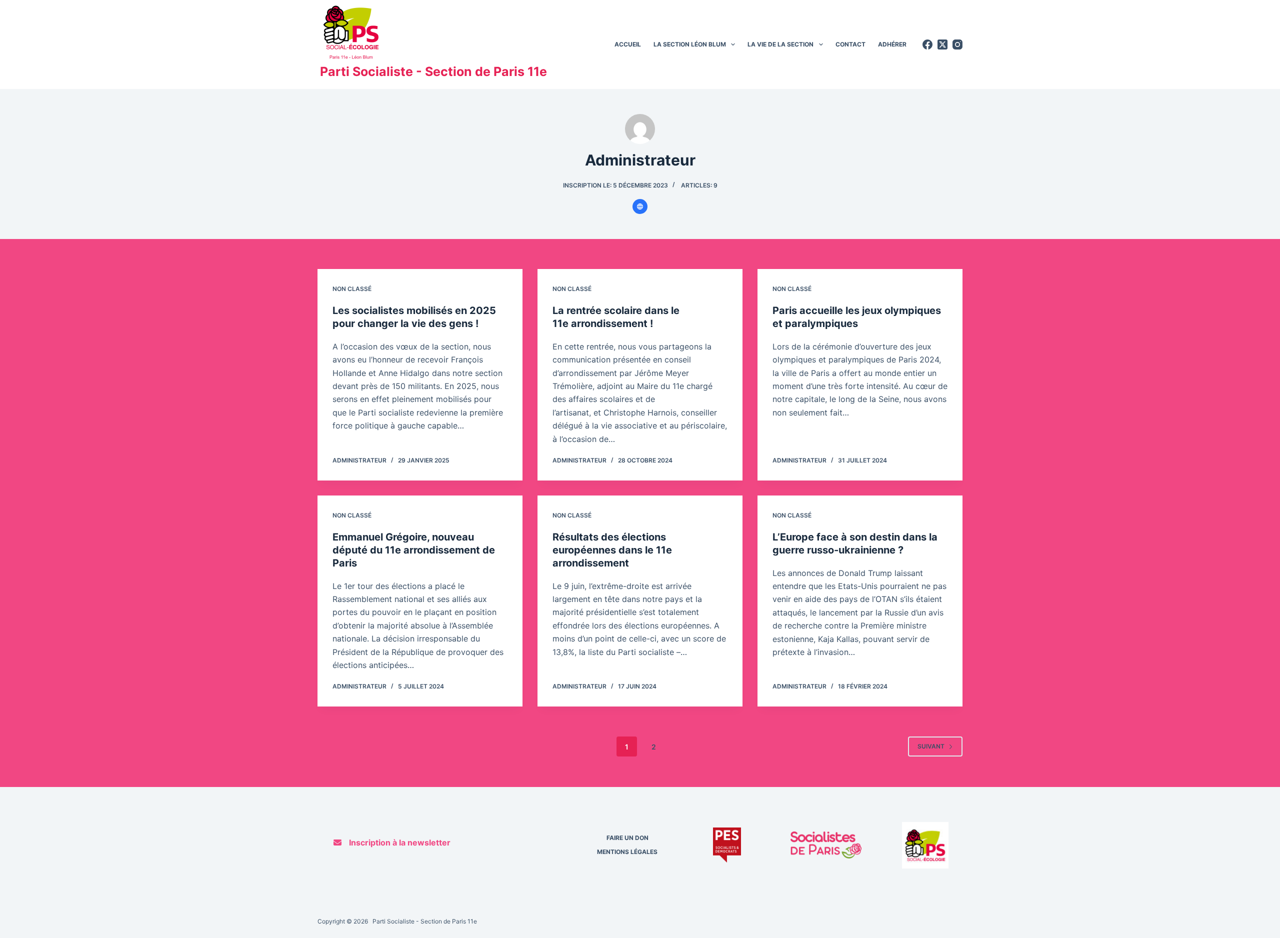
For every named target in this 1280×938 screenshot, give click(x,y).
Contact (851, 44)
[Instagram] (957, 45)
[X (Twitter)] (943, 45)
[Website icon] (640, 206)
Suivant (931, 746)
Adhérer (892, 44)
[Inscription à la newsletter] (392, 842)
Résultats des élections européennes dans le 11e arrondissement (612, 550)
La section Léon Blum (690, 44)
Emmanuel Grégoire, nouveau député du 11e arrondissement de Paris (413, 550)
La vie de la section (781, 44)
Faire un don (627, 838)
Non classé (352, 288)
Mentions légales (627, 852)
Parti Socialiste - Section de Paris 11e (433, 71)
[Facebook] (927, 45)
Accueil (627, 44)
